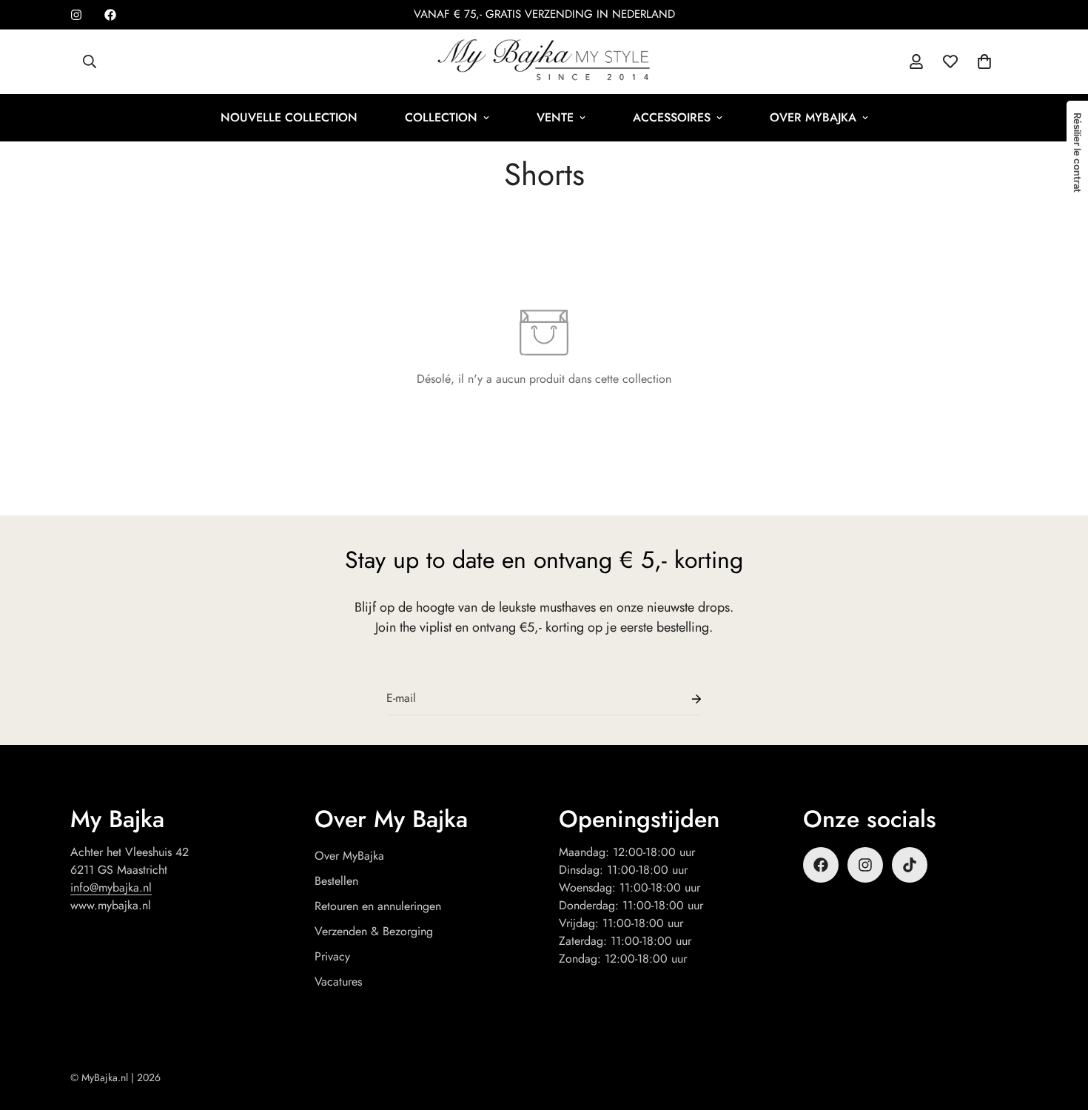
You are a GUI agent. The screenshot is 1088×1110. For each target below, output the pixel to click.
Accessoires (672, 117)
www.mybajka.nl (110, 905)
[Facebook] (110, 15)
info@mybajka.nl (111, 887)
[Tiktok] (909, 865)
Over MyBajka (813, 117)
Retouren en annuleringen (378, 906)
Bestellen (336, 880)
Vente (555, 117)
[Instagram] (76, 15)
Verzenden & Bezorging (374, 931)
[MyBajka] (544, 62)
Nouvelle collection (289, 117)
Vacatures (338, 981)
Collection (441, 117)
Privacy (332, 956)
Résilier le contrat (1078, 153)
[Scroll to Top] (1059, 1029)
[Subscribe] (685, 698)
